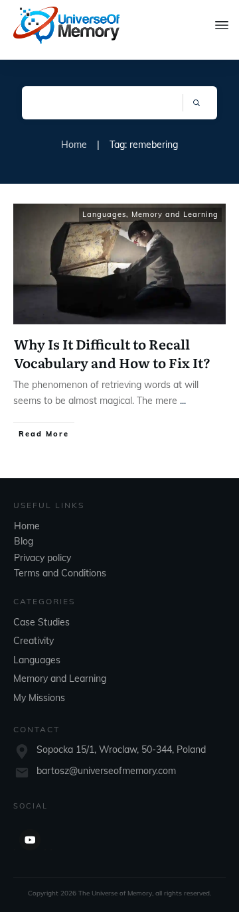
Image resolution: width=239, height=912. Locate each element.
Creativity (33, 641)
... (183, 401)
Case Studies (41, 622)
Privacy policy (42, 558)
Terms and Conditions (60, 573)
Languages (104, 214)
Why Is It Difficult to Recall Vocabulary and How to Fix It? (112, 353)
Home (27, 526)
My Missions (39, 698)
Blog (23, 541)
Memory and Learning (174, 214)
